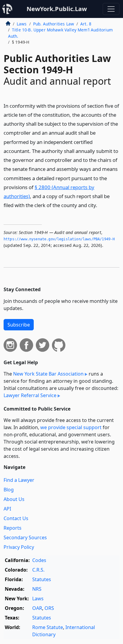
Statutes (41, 579)
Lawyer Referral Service (30, 395)
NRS (36, 589)
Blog (9, 489)
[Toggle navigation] (111, 9)
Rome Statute (47, 627)
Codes (39, 560)
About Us (14, 499)
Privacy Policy (19, 547)
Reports (12, 528)
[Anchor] (100, 204)
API (7, 508)
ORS (49, 608)
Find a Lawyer (19, 480)
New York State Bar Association (48, 373)
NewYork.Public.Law (57, 9)
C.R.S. (38, 569)
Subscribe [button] (18, 324)
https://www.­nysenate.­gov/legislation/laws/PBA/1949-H (59, 239)
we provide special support (71, 427)
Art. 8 (85, 24)
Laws (22, 24)
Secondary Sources (25, 537)
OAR (37, 608)
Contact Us (16, 518)
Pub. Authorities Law (53, 24)
